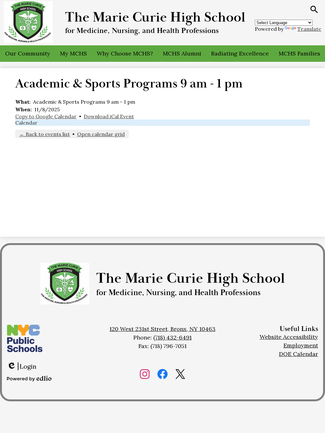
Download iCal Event (109, 116)
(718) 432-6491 (172, 337)
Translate (309, 29)
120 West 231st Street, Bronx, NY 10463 (162, 329)
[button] (28, 53)
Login (21, 366)
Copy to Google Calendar (45, 116)
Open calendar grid (101, 134)
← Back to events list (44, 134)
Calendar (26, 123)
